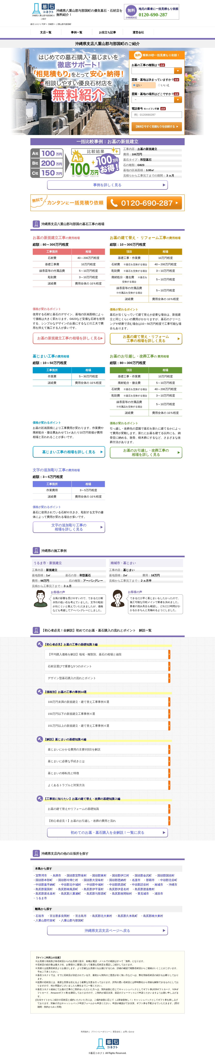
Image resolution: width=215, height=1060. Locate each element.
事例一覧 (76, 32)
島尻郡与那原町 (96, 893)
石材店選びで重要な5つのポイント (70, 666)
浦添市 (159, 893)
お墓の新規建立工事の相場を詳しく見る (69, 338)
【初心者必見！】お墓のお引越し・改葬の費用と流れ (82, 820)
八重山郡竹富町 (45, 920)
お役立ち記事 (107, 32)
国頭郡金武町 (143, 875)
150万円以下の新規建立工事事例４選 (71, 713)
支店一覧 (45, 32)
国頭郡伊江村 (120, 875)
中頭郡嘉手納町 (45, 884)
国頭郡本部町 (44, 880)
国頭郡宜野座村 (77, 875)
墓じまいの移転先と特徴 (63, 773)
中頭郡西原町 (117, 884)
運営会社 (138, 32)
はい (138, 85)
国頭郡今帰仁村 (68, 880)
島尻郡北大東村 (102, 915)
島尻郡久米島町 (128, 915)
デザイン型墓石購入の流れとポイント (72, 678)
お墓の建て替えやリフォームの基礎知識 (73, 808)
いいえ (165, 85)
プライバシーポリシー (100, 1032)
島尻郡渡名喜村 (45, 893)
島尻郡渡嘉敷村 (145, 889)
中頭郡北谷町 (168, 880)
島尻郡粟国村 (44, 889)
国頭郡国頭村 (165, 875)
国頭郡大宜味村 (94, 880)
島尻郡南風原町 (68, 889)
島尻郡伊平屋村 (94, 889)
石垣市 (40, 915)
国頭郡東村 (99, 875)
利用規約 (84, 1032)
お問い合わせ (128, 1032)
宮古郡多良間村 (60, 915)
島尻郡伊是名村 (119, 889)
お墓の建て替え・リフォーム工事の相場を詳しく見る (146, 339)
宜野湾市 (41, 875)
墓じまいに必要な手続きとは (66, 761)
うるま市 (41, 898)
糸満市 (57, 875)
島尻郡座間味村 (122, 893)
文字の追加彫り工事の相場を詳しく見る (69, 527)
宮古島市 (81, 915)
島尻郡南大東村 (153, 915)
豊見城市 (143, 893)
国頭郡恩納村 (117, 880)
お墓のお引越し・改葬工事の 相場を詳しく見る (146, 452)
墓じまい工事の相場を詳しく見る (69, 452)
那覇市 (150, 880)
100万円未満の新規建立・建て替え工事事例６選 (78, 701)
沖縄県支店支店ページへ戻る (107, 931)
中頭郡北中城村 (71, 884)
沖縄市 (173, 884)
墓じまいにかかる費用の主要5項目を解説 (74, 749)
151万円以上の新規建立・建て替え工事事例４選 (78, 725)
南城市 (159, 884)
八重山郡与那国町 (72, 920)
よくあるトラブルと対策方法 (66, 785)
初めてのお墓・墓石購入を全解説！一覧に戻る (107, 832)
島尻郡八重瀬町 (71, 893)
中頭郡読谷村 (140, 884)
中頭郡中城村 (95, 884)
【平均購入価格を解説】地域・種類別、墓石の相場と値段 (85, 654)
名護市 (136, 880)
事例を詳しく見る (107, 185)
